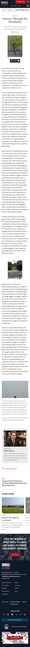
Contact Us (17, 585)
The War (9, 10)
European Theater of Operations (12, 481)
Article (15, 16)
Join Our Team (5, 585)
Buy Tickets (5, 602)
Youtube (12, 614)
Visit (11, 6)
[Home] (4, 4)
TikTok (20, 614)
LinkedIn (25, 614)
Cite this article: (11, 469)
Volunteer (4, 588)
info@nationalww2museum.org (11, 576)
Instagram (8, 614)
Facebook (4, 614)
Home (3, 10)
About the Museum (6, 582)
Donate (24, 602)
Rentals (16, 588)
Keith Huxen (9, 451)
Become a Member (15, 602)
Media (16, 582)
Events (15, 6)
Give (19, 6)
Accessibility (5, 594)
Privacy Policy (5, 591)
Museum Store (14, 604)
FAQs (16, 591)
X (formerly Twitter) (16, 614)
